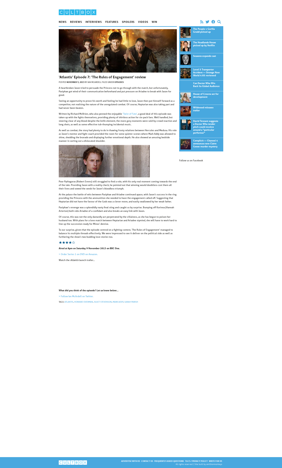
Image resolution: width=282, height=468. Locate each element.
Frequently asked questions (169, 461)
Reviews (76, 21)
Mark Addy (118, 302)
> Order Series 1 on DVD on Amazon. (78, 254)
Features (111, 21)
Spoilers (128, 21)
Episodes (119, 82)
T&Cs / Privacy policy (196, 461)
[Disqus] (118, 345)
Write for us (215, 461)
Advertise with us (130, 461)
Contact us (147, 461)
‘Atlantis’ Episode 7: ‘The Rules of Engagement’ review (201, 33)
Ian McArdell (95, 82)
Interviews (93, 21)
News (63, 21)
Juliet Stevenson (103, 302)
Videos (143, 21)
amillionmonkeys (214, 464)
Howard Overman (83, 302)
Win (154, 21)
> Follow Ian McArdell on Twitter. (76, 296)
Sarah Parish (131, 302)
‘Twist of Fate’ (130, 113)
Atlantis (68, 302)
